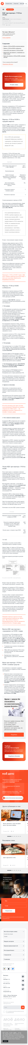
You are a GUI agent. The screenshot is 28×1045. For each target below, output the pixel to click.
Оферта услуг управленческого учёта (7, 1029)
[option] (13, 822)
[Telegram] (23, 980)
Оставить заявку (14, 84)
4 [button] (16, 870)
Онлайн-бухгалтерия (8, 934)
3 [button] (14, 870)
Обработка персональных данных (19, 1024)
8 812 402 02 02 (6, 983)
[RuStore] (13, 969)
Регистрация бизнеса (9, 950)
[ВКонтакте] (23, 985)
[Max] (23, 976)
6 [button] (20, 870)
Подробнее (14, 734)
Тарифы (5, 936)
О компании (7, 959)
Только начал (16, 3)
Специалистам (7, 954)
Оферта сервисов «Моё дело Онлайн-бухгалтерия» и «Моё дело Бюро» (8, 1024)
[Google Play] (4, 969)
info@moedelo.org (7, 991)
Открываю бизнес (9, 3)
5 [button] (18, 870)
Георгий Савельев (5, 19)
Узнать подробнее (6, 37)
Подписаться (8, 910)
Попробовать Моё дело (8, 64)
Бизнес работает (23, 3)
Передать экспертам (9, 941)
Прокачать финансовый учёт (11, 945)
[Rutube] (23, 989)
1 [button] (9, 870)
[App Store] (8, 969)
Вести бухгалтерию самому (10, 931)
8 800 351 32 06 (6, 987)
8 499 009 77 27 (6, 979)
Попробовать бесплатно (8, 279)
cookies (14, 1032)
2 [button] (12, 870)
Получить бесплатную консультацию (13, 798)
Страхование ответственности (18, 1029)
